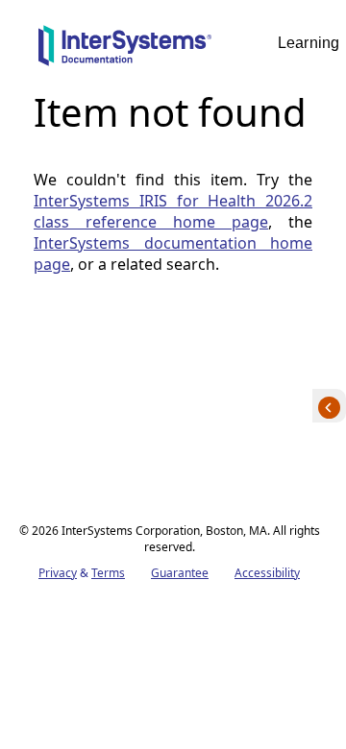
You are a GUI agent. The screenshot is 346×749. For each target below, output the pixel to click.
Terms (108, 573)
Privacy (57, 573)
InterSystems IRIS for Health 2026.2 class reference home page (173, 211)
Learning (308, 43)
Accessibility (267, 573)
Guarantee (180, 573)
